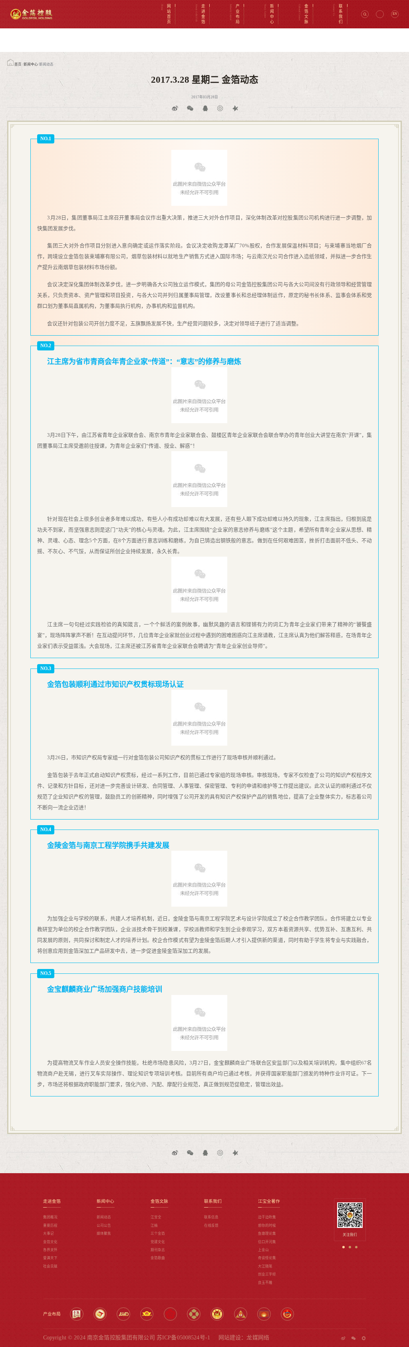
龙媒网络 (257, 1338)
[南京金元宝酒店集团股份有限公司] (170, 1314)
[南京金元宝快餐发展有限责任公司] (193, 1314)
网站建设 (229, 1338)
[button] (343, 1247)
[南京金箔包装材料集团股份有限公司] (100, 1314)
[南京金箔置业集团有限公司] (217, 1314)
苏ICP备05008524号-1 (183, 1338)
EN (395, 14)
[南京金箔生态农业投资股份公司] (263, 1314)
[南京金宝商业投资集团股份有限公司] (146, 1314)
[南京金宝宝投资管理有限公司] (240, 1314)
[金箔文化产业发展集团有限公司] (287, 1314)
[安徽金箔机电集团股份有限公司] (123, 1314)
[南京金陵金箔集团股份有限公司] (76, 1314)
